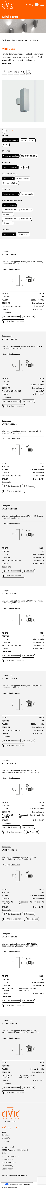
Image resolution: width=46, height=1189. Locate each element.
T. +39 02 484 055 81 (10, 1156)
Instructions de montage (14, 321)
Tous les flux (8, 178)
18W (26, 167)
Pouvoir (6, 297)
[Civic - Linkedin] (16, 1128)
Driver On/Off (23, 234)
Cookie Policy (7, 1169)
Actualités (6, 1138)
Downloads (6, 1135)
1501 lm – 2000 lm (10, 183)
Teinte (5, 294)
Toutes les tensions (11, 156)
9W (20, 167)
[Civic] (7, 5)
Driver (5, 309)
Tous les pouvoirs (10, 167)
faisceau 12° (8, 223)
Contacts (5, 1141)
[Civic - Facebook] (4, 1128)
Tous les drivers (9, 234)
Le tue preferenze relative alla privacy (19, 1184)
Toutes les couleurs (11, 194)
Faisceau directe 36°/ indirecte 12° (17, 219)
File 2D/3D (32, 832)
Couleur (6, 303)
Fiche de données (13, 316)
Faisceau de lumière (11, 306)
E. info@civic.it (7, 1159)
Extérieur (6, 40)
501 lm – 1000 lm (22, 178)
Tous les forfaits (9, 205)
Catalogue (30, 316)
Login (4, 1132)
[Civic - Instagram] (10, 1128)
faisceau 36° (8, 214)
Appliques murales (20, 40)
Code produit (7, 251)
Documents (6, 312)
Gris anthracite (27, 194)
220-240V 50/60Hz (29, 156)
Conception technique (11, 269)
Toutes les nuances (11, 140)
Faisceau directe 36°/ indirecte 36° (17, 210)
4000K (6, 145)
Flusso (5, 300)
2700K (23, 140)
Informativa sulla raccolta (9, 1187)
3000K (32, 140)
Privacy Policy (7, 1166)
